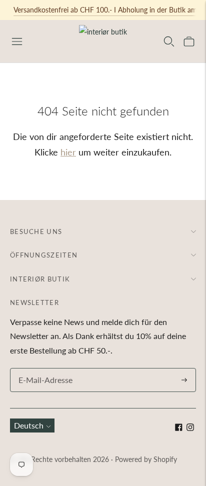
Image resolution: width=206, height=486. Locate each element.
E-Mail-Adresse (43, 368)
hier (68, 152)
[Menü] (17, 41)
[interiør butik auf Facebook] (178, 427)
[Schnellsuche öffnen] (169, 41)
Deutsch (29, 425)
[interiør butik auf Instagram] (190, 427)
